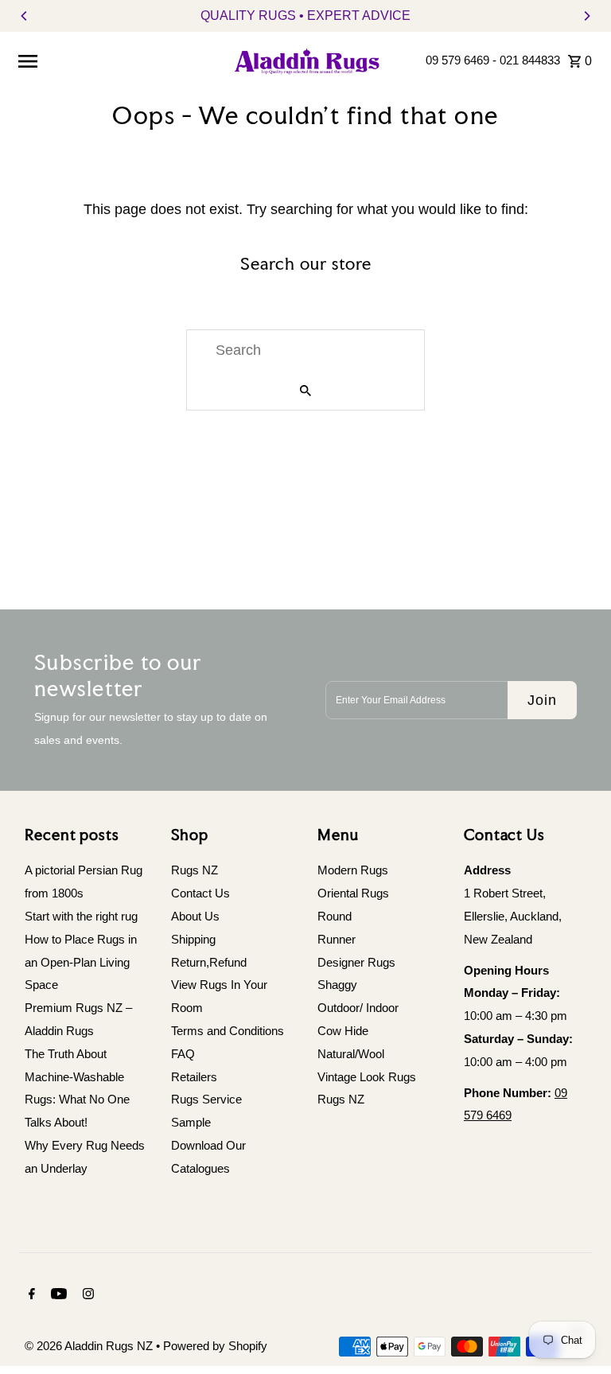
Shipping (193, 939)
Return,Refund (209, 962)
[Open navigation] (117, 60)
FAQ (183, 1054)
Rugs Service (206, 1099)
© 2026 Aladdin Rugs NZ (90, 1346)
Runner (336, 939)
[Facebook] (30, 1295)
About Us (195, 916)
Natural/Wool (350, 1054)
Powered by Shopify (215, 1346)
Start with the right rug (81, 916)
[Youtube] (57, 1295)
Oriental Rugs (353, 893)
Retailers (194, 1077)
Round (334, 916)
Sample (191, 1122)
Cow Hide (342, 1030)
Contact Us (200, 893)
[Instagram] (86, 1295)
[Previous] (25, 16)
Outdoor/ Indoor (358, 1007)
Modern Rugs (352, 870)
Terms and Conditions (227, 1030)
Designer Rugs (356, 962)
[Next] (586, 16)
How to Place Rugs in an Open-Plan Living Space (81, 962)
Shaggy (337, 984)
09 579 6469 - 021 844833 (493, 60)
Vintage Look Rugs (366, 1077)
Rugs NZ (194, 870)
